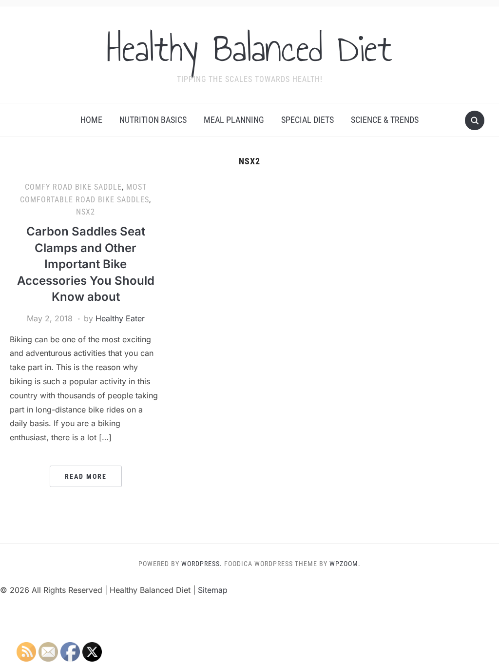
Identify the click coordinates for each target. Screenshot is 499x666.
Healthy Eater (120, 318)
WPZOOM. (345, 564)
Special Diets (307, 120)
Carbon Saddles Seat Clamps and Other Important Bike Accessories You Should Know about (85, 264)
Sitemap (213, 590)
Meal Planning (234, 120)
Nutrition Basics (153, 120)
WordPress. (201, 564)
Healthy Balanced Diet (249, 48)
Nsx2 (85, 211)
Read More (86, 476)
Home (91, 120)
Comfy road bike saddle (73, 187)
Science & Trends (385, 120)
